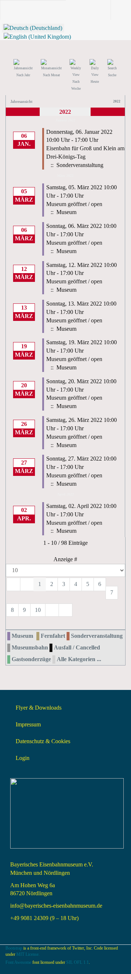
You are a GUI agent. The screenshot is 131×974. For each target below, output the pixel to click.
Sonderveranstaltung (97, 636)
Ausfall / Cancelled (77, 647)
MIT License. (28, 954)
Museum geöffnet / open (74, 204)
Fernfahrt (53, 636)
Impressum (28, 724)
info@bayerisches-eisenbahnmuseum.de (56, 906)
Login (22, 758)
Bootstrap (13, 948)
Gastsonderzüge (31, 659)
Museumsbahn (30, 647)
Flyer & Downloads (38, 708)
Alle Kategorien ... (79, 659)
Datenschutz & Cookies (43, 741)
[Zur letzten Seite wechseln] (65, 610)
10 (38, 610)
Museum (22, 636)
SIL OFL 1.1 (77, 962)
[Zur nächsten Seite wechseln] (52, 610)
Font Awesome (18, 962)
